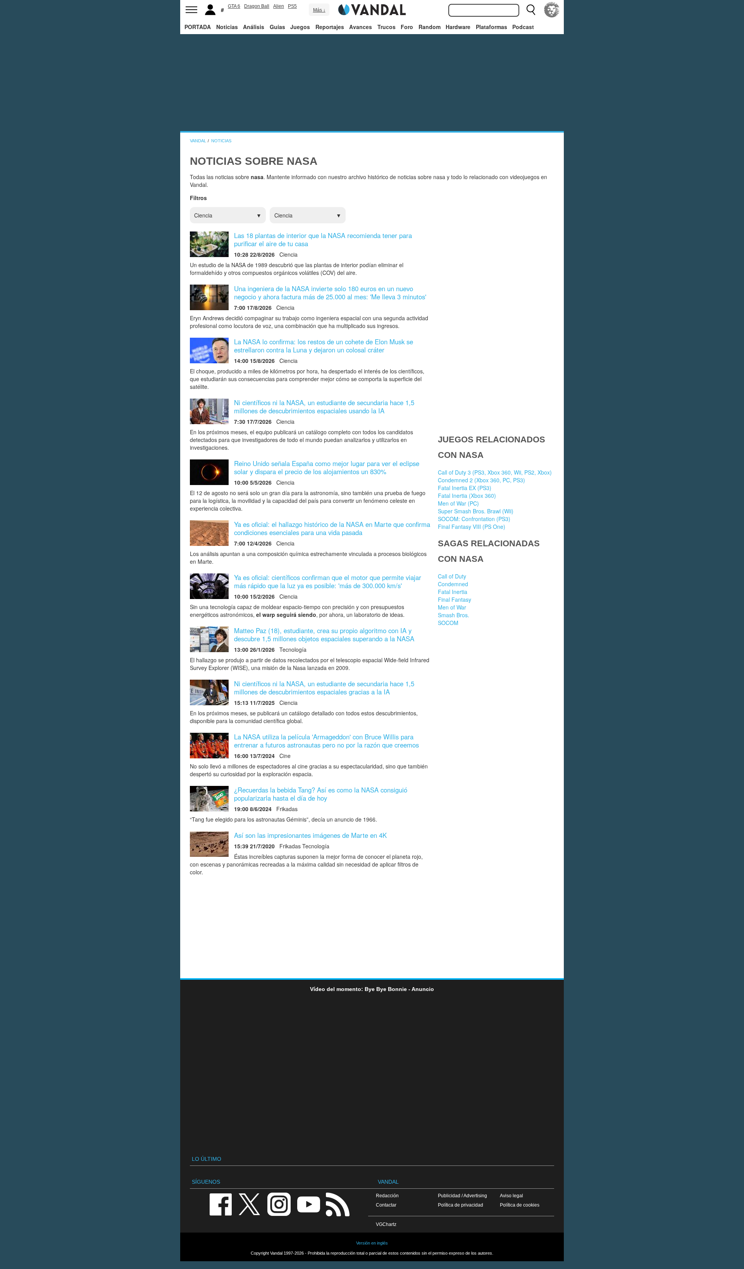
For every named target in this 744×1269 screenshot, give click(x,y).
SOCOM (448, 623)
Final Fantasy (454, 599)
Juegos (300, 27)
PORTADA (197, 27)
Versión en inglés (372, 1243)
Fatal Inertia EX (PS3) (464, 488)
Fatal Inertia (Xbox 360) (467, 495)
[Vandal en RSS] (337, 1203)
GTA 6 (234, 6)
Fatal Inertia (452, 592)
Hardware (458, 27)
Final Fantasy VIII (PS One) (471, 526)
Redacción (387, 1195)
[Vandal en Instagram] (279, 1203)
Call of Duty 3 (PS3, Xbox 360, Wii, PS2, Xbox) (495, 472)
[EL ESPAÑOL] (552, 9)
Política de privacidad (460, 1204)
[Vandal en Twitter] (249, 1203)
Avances (360, 27)
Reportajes (329, 27)
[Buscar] (531, 9)
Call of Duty (452, 576)
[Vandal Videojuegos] (372, 9)
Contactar (386, 1204)
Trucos (386, 27)
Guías (277, 27)
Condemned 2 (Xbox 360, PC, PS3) (481, 480)
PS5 (292, 6)
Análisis (253, 27)
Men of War (452, 607)
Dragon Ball (256, 6)
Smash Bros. (453, 615)
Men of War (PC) (458, 503)
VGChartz (386, 1224)
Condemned (453, 584)
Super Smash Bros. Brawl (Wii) (475, 511)
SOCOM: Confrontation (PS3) (474, 519)
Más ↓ (319, 10)
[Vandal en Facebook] (220, 1203)
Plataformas (491, 27)
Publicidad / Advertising (462, 1195)
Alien (278, 6)
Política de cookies (519, 1204)
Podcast (523, 27)
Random (429, 27)
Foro (407, 27)
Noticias (227, 27)
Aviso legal (511, 1195)
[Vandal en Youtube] (308, 1203)
